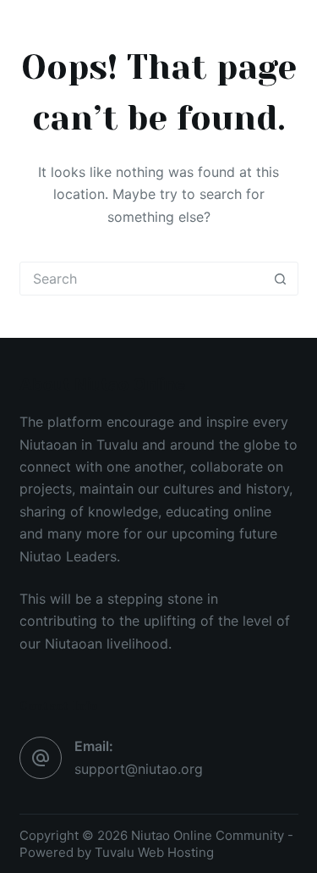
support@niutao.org (138, 768)
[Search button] (281, 279)
